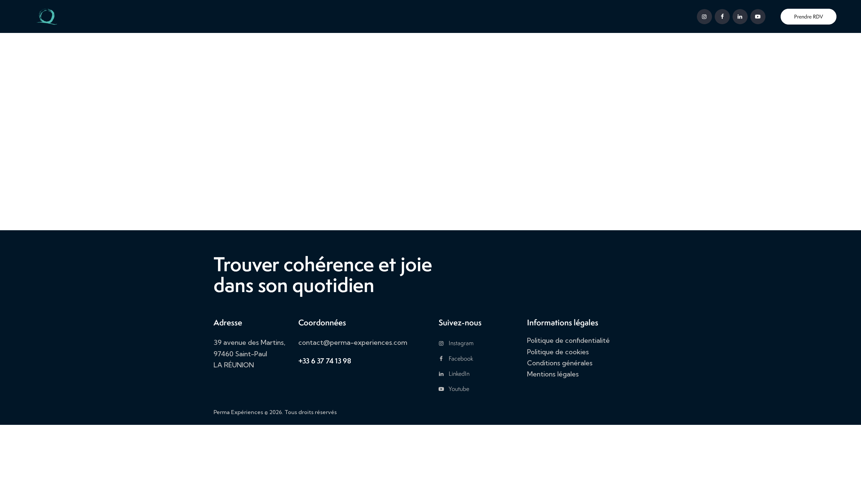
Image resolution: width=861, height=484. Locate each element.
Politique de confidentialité (568, 340)
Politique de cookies (558, 352)
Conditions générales (560, 363)
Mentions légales (553, 374)
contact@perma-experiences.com (352, 342)
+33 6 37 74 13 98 (324, 361)
